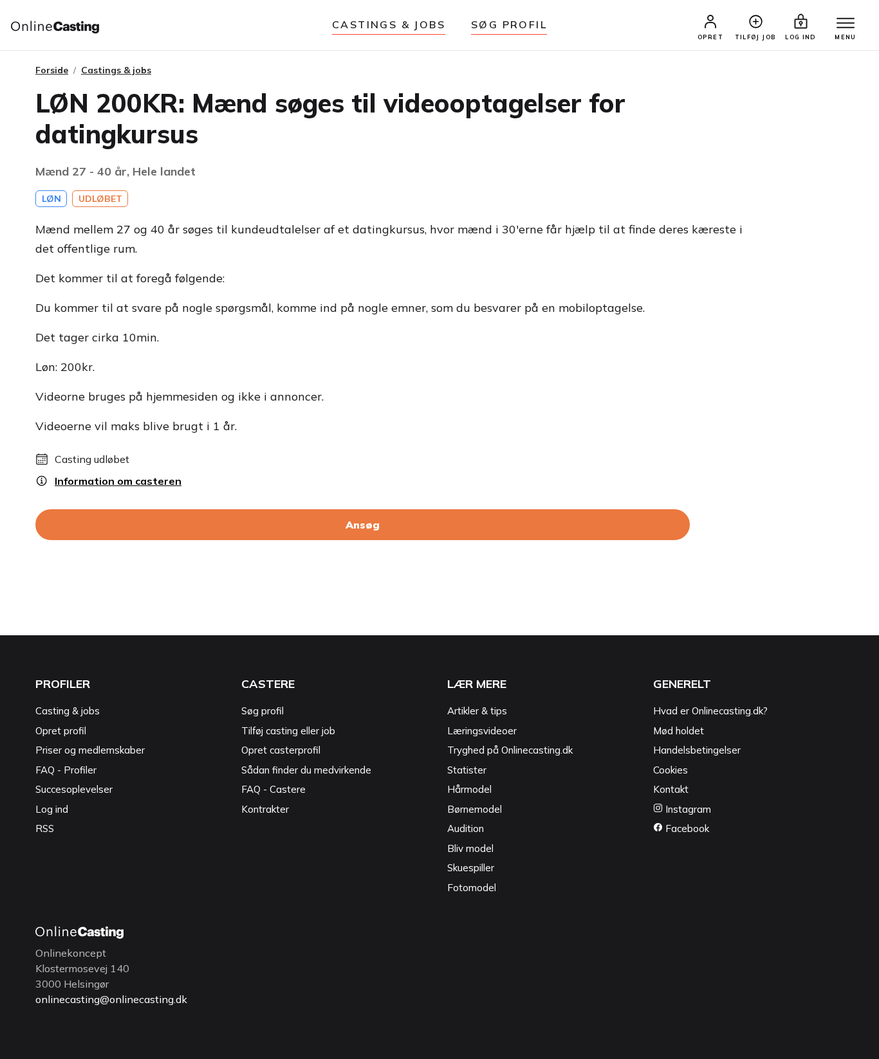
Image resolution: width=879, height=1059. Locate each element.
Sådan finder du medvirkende (306, 770)
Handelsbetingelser (697, 750)
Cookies (670, 770)
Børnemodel (474, 809)
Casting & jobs (67, 711)
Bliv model (470, 848)
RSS (44, 828)
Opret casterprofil (280, 750)
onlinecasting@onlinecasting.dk (111, 999)
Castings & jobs (388, 24)
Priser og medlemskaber (90, 750)
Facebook (686, 828)
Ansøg (363, 524)
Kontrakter (265, 809)
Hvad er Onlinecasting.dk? (710, 711)
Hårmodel (469, 789)
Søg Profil (509, 24)
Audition (465, 828)
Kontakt (671, 789)
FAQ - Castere (273, 789)
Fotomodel (471, 888)
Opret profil (60, 731)
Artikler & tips (477, 711)
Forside (51, 70)
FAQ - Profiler (66, 770)
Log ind (51, 809)
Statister (466, 770)
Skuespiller (470, 868)
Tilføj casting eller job (288, 731)
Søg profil (262, 711)
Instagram (687, 809)
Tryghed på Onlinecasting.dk (510, 750)
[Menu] (845, 24)
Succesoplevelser (74, 789)
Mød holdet (678, 731)
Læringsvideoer (482, 731)
